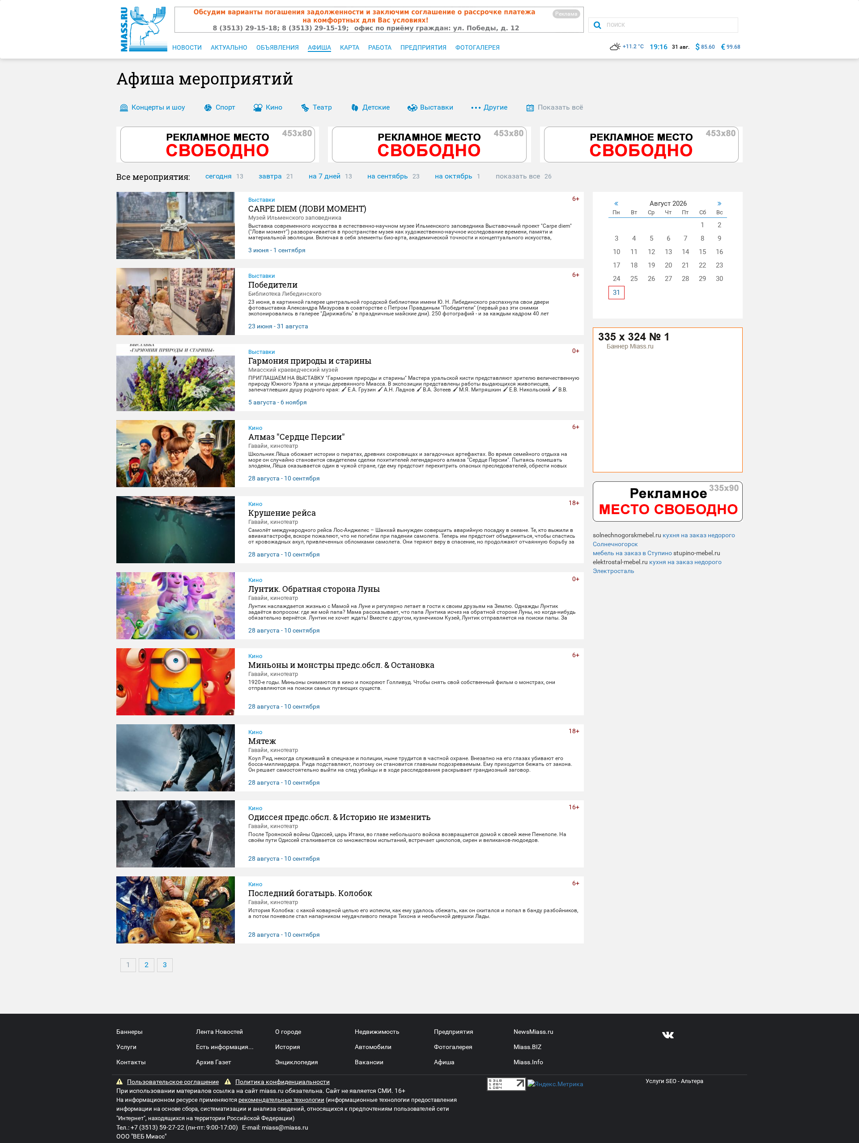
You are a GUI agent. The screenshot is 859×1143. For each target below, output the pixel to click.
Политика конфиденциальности (282, 1081)
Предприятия (453, 1031)
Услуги (126, 1046)
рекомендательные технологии (281, 1099)
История (287, 1046)
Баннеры (129, 1031)
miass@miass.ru (285, 1127)
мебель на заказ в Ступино (632, 553)
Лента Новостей (219, 1031)
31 (616, 293)
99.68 (733, 47)
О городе (288, 1031)
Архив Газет (213, 1062)
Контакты (131, 1062)
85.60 (708, 47)
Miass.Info (528, 1062)
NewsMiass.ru (533, 1031)
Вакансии (369, 1062)
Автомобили (373, 1046)
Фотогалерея (453, 1046)
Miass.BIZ (527, 1046)
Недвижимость (377, 1031)
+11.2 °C (633, 46)
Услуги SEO (661, 1081)
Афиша (444, 1062)
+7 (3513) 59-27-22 (157, 1127)
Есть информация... (225, 1046)
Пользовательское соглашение (173, 1081)
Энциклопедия (296, 1062)
